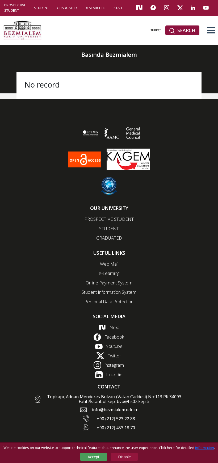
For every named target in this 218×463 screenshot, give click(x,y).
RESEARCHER (95, 7)
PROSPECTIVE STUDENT (15, 8)
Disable (124, 456)
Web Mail (109, 264)
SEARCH (185, 30)
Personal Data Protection (109, 301)
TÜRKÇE (155, 30)
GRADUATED (67, 7)
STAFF (118, 7)
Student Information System (109, 292)
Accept (93, 456)
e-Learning (109, 273)
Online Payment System (109, 283)
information (204, 447)
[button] (211, 30)
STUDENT (41, 7)
